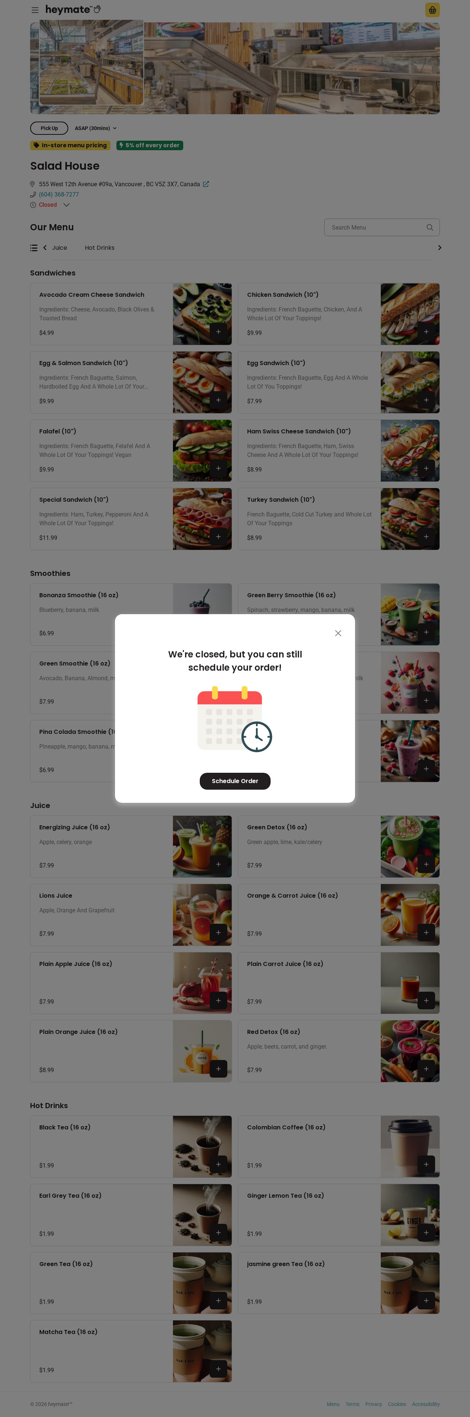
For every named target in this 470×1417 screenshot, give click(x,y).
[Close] (338, 633)
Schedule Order (235, 781)
